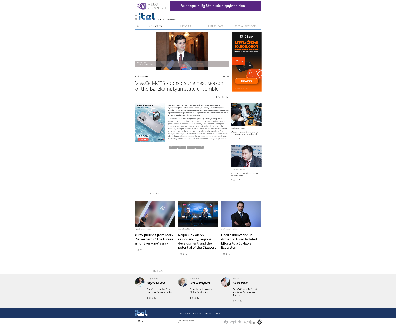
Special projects (246, 26)
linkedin (200, 147)
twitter (183, 147)
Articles (149, 229)
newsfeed (155, 26)
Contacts (208, 313)
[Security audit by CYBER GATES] (250, 322)
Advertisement (198, 313)
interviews (215, 26)
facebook (173, 147)
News (147, 76)
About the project (184, 313)
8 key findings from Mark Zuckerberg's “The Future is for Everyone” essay (154, 239)
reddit (192, 147)
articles (185, 26)
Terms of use (218, 313)
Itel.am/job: (171, 19)
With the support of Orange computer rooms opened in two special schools (245, 133)
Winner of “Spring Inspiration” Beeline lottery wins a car (244, 174)
